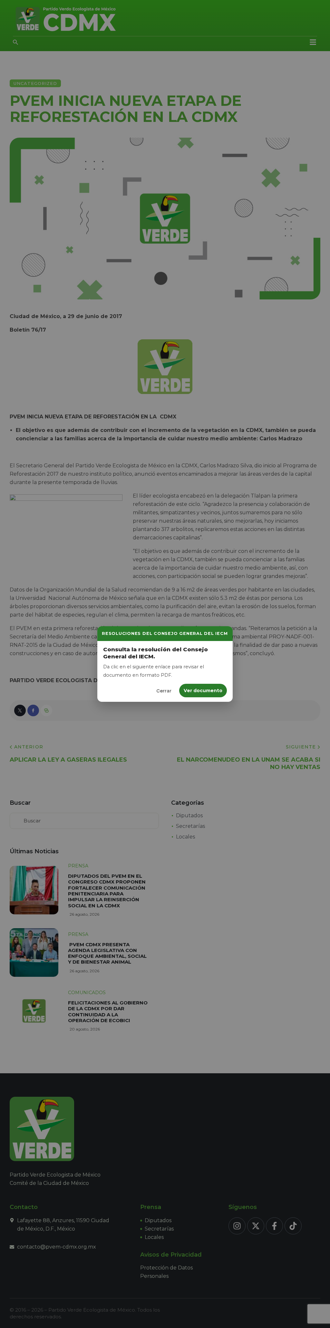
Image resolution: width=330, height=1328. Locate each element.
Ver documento (203, 690)
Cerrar (163, 691)
